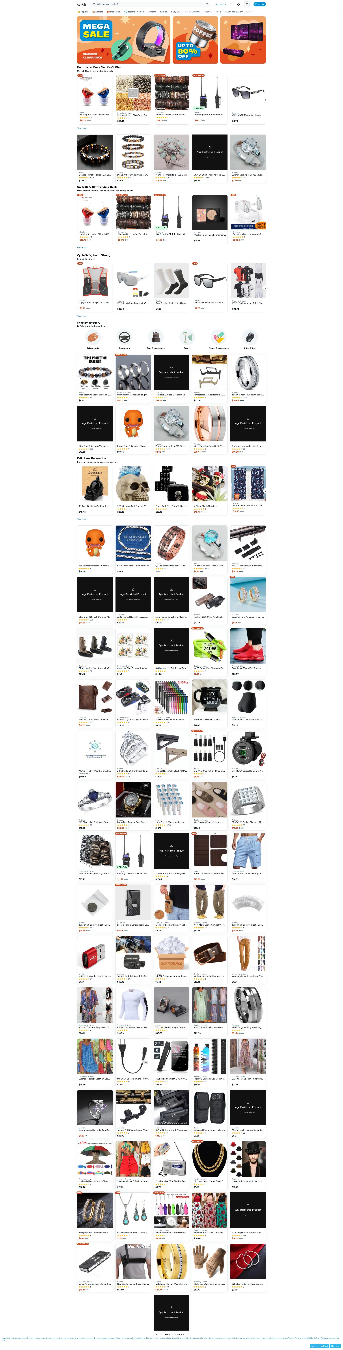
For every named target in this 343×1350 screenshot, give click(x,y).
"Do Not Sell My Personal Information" (323, 1338)
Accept (314, 1346)
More (249, 11)
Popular (84, 11)
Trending (152, 11)
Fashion (163, 11)
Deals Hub (115, 11)
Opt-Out (324, 1346)
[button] (221, 4)
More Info (335, 1346)
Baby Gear (176, 11)
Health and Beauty (234, 11)
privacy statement (107, 1338)
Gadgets (208, 11)
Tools (218, 11)
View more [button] (81, 128)
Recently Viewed (135, 11)
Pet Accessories (192, 11)
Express (99, 11)
